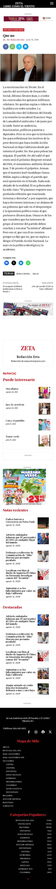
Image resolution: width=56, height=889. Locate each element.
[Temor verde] (44, 440)
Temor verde (12, 436)
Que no (35, 274)
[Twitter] (19, 47)
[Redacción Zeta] (5, 39)
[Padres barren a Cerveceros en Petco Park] (43, 523)
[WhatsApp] (12, 47)
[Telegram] (25, 47)
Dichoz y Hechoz (13, 29)
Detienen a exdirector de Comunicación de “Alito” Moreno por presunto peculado (19, 556)
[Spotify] (43, 732)
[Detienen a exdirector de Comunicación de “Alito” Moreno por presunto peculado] (43, 556)
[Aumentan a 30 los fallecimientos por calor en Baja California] (43, 592)
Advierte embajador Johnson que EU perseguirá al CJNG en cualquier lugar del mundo (21, 538)
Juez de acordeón (15, 404)
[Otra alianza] (44, 393)
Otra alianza (12, 388)
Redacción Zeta (17, 40)
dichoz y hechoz (23, 274)
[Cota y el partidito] (44, 425)
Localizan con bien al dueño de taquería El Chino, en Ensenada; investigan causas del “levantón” (21, 574)
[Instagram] (36, 732)
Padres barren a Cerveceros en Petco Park (20, 520)
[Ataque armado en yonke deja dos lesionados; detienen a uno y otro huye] (43, 689)
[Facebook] (6, 47)
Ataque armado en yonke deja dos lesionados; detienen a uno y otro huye (20, 688)
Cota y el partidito (15, 420)
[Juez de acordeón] (44, 409)
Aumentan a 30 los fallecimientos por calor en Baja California (20, 591)
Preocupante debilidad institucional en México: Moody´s (12, 289)
